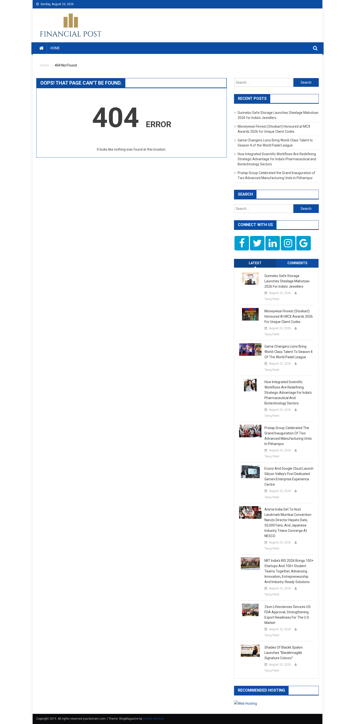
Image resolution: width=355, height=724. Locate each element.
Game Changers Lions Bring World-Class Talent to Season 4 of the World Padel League (288, 351)
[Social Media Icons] (241, 243)
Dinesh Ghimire (153, 718)
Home (55, 48)
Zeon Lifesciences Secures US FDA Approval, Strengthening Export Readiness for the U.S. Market (287, 615)
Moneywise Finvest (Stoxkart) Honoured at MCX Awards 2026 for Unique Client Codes (288, 316)
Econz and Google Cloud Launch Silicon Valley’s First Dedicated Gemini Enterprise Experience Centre (288, 476)
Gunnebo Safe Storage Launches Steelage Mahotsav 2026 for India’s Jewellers (287, 281)
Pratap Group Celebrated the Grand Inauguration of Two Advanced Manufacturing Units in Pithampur (288, 436)
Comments (297, 263)
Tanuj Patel (271, 299)
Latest (255, 263)
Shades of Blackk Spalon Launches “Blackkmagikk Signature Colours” (283, 652)
